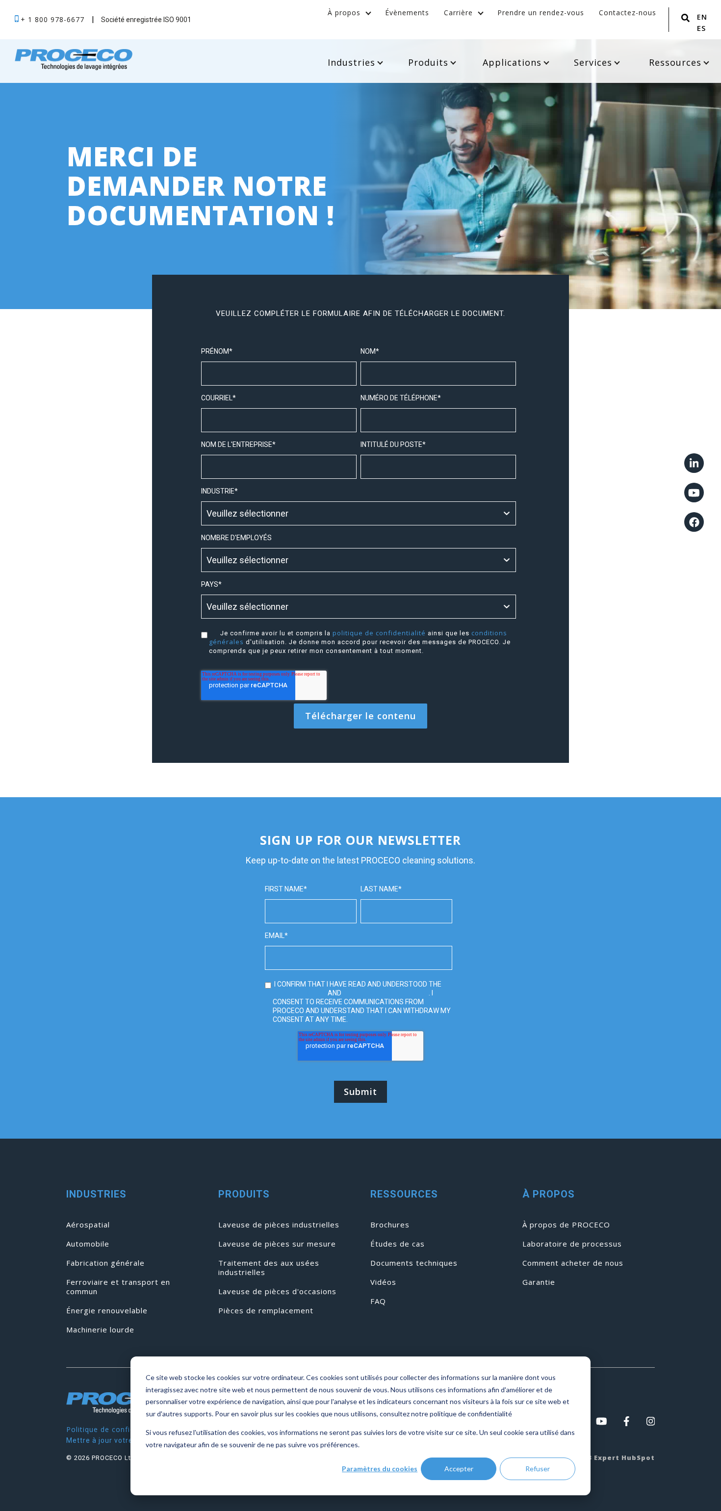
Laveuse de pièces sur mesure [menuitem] (277, 1244)
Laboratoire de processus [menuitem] (572, 1244)
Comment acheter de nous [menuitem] (572, 1263)
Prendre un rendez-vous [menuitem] (540, 12)
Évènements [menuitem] (407, 12)
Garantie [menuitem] (538, 1282)
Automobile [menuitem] (87, 1244)
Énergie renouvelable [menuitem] (107, 1310)
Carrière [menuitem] (458, 12)
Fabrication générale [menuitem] (105, 1263)
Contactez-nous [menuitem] (627, 12)
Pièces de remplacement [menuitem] (265, 1310)
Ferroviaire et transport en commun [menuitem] (118, 1286)
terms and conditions (386, 992)
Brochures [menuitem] (390, 1224)
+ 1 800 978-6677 (54, 19)
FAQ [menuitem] (378, 1301)
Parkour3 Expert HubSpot (606, 1457)
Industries (351, 62)
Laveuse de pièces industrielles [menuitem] (278, 1224)
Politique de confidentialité (115, 1429)
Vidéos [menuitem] (383, 1282)
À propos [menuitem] (344, 12)
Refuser (537, 1468)
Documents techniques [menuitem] (414, 1263)
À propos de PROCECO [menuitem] (566, 1224)
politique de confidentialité (379, 632)
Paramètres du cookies (379, 1468)
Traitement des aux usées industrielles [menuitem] (268, 1267)
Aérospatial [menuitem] (88, 1224)
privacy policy (299, 992)
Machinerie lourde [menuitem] (100, 1329)
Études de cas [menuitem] (397, 1244)
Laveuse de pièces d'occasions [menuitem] (277, 1291)
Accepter (458, 1468)
